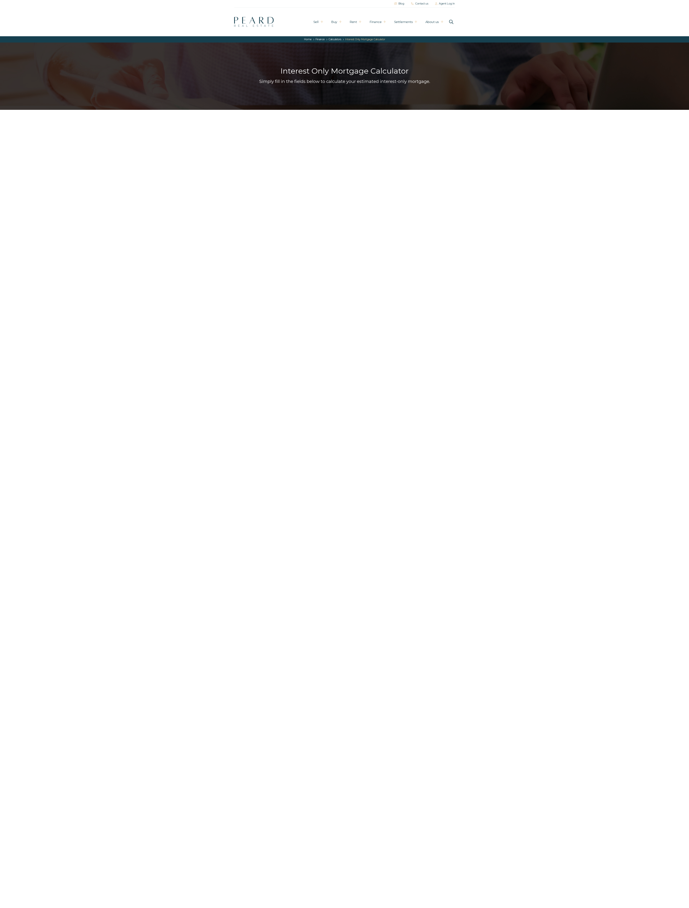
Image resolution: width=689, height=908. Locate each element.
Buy (334, 22)
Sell (316, 22)
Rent (353, 22)
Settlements (403, 22)
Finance (375, 22)
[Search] (451, 22)
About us (432, 22)
